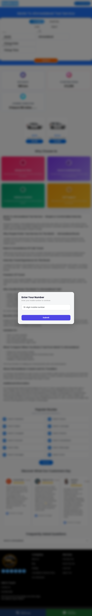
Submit (46, 317)
